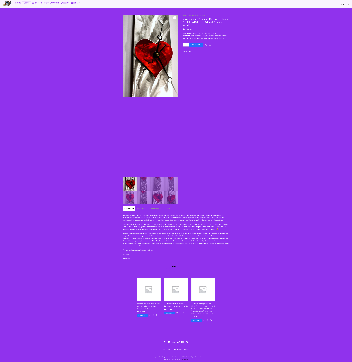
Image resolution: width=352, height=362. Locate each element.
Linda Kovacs (184, 359)
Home (185, 15)
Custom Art (141, 208)
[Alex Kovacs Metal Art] (7, 6)
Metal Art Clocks (198, 15)
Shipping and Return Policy (160, 208)
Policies (179, 349)
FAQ (174, 349)
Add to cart (196, 45)
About (169, 349)
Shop (189, 15)
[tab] (129, 208)
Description (129, 208)
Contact (186, 349)
